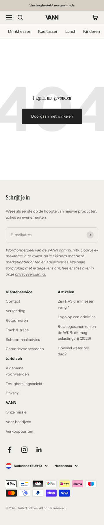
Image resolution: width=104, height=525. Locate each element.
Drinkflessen (19, 31)
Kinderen (91, 31)
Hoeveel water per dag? (73, 351)
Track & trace (17, 330)
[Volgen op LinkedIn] (39, 450)
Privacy (12, 393)
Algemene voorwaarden (17, 371)
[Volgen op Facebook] (10, 450)
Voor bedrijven (18, 421)
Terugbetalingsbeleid (24, 383)
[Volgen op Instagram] (24, 450)
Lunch (70, 31)
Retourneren (17, 320)
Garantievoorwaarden (25, 348)
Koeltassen (48, 31)
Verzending (15, 310)
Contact (13, 301)
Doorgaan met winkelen (52, 116)
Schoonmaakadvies (23, 339)
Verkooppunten (19, 431)
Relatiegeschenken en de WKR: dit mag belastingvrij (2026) (77, 332)
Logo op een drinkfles (76, 316)
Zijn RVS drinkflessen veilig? (76, 304)
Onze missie (16, 412)
